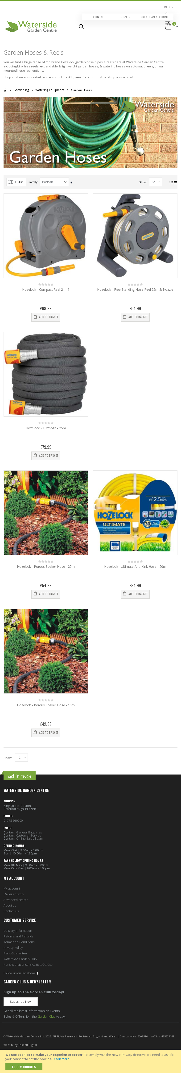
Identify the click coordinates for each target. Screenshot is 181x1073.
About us (10, 905)
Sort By (33, 182)
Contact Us (101, 17)
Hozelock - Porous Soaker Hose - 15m (45, 705)
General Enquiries (29, 832)
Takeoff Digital (27, 1045)
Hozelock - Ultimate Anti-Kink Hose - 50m (135, 566)
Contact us (11, 911)
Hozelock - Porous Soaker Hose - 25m (45, 566)
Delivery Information (18, 930)
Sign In (125, 17)
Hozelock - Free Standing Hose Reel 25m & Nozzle (135, 289)
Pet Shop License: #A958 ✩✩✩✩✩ (28, 964)
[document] (91, 1061)
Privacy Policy (13, 947)
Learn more (61, 1059)
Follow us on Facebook (19, 973)
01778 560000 (13, 820)
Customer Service (28, 835)
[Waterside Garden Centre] (31, 26)
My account (12, 888)
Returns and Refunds (18, 936)
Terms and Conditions (19, 942)
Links (166, 7)
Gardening (21, 89)
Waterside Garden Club (20, 959)
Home (5, 90)
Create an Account (155, 17)
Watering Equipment (49, 89)
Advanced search (16, 900)
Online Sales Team (29, 838)
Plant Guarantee (15, 953)
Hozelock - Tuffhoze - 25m (46, 428)
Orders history (14, 894)
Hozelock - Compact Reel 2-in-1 (46, 289)
